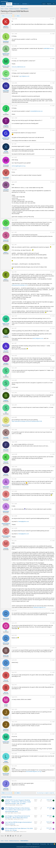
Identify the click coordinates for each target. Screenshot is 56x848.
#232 (53, 491)
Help (48, 844)
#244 (53, 697)
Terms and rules (35, 844)
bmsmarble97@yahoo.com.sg (33, 771)
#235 (53, 528)
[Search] (53, 3)
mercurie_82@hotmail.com (18, 67)
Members (24, 3)
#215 (53, 232)
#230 (53, 466)
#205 (53, 70)
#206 (53, 83)
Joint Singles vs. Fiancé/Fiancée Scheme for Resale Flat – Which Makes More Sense (17, 817)
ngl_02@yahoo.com (24, 76)
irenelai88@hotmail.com (36, 111)
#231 (53, 479)
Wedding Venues (19, 805)
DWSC (6, 813)
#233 (53, 503)
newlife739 (7, 825)
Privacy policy (43, 844)
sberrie (50, 829)
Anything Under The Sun (18, 819)
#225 (53, 404)
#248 (53, 753)
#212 (53, 169)
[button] (20, 3)
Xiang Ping (7, 805)
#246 (53, 721)
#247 (53, 734)
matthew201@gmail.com (39, 607)
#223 (53, 380)
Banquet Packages (17, 813)
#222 (53, 367)
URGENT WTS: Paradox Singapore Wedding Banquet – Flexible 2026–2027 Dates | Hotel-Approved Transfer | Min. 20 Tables (18, 801)
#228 (53, 442)
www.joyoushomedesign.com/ (19, 285)
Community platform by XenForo (28, 846)
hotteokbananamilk (9, 831)
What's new (16, 3)
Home (3, 3)
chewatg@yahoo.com (23, 521)
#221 (53, 355)
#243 (53, 684)
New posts (3, 6)
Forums (9, 3)
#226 (53, 417)
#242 (53, 672)
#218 (53, 316)
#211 (53, 157)
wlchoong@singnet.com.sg (18, 166)
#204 (53, 58)
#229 (53, 454)
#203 (53, 46)
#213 (53, 182)
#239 (53, 635)
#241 (53, 660)
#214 (53, 220)
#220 (53, 343)
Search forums (9, 6)
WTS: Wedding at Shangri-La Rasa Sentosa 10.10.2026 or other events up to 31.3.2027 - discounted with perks (18, 809)
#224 (53, 392)
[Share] (51, 19)
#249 (53, 765)
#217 (53, 271)
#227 (53, 429)
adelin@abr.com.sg (48, 48)
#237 (53, 610)
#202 (53, 33)
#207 (53, 105)
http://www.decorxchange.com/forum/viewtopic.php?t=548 (27, 421)
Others (17, 825)
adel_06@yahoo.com (38, 338)
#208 (53, 118)
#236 (53, 540)
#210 (53, 143)
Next (18, 15)
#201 (53, 18)
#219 (53, 328)
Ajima (6, 819)
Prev (3, 15)
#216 (53, 244)
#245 (53, 709)
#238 (53, 623)
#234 (53, 516)
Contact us (28, 844)
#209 (53, 130)
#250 (53, 780)
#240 (53, 647)
